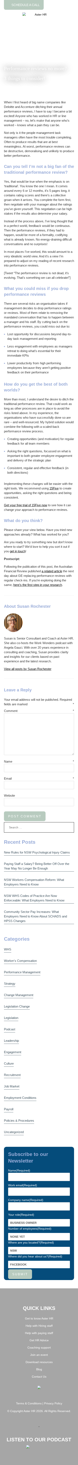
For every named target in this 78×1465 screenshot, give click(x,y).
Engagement (12, 1052)
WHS (7, 949)
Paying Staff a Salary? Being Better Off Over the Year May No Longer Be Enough (36, 866)
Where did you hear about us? (35, 1256)
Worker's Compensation (20, 960)
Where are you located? (31, 1242)
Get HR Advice (39, 1340)
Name (8, 761)
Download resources (39, 1362)
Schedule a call (25, 5)
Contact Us (39, 1376)
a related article (52, 571)
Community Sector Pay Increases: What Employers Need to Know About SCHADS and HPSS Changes (35, 916)
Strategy (9, 983)
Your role (21, 1214)
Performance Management (22, 972)
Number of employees (29, 1228)
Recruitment (12, 1075)
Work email (22, 1185)
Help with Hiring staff (39, 1325)
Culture (9, 1063)
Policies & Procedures (19, 1120)
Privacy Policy (53, 1403)
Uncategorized (14, 1132)
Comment (10, 711)
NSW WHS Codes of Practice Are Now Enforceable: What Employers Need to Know (34, 898)
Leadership (11, 1040)
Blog (39, 1369)
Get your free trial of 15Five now (25, 505)
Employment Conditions (20, 1097)
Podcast (9, 1029)
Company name (25, 1200)
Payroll (8, 1109)
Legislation (11, 1018)
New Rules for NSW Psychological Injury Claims (37, 852)
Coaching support (39, 1347)
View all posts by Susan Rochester (27, 669)
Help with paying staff (39, 1333)
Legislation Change (17, 1006)
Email (8, 778)
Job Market (11, 1086)
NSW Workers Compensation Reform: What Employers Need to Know (34, 882)
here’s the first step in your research (37, 585)
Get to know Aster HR (39, 1318)
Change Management (18, 995)
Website (9, 795)
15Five (54, 488)
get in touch (17, 551)
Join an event (39, 1354)
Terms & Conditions (29, 1403)
